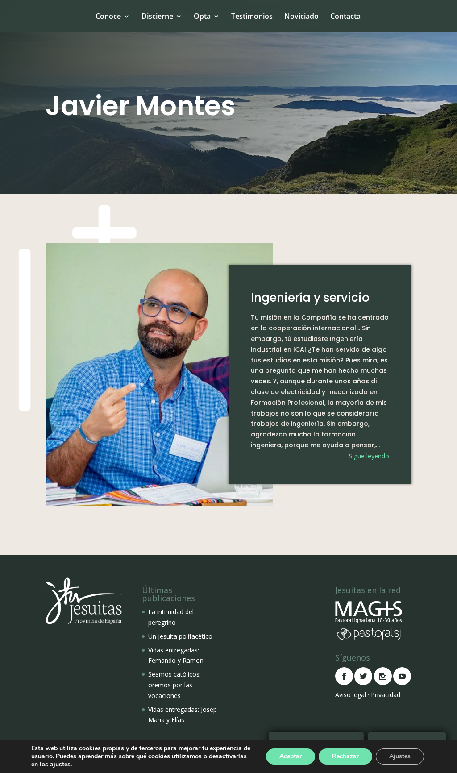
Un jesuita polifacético (180, 636)
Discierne (157, 16)
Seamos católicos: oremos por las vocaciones (174, 685)
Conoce (108, 16)
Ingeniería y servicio (310, 298)
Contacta (345, 16)
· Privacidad (384, 694)
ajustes (60, 765)
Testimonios (252, 16)
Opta (202, 16)
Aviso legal (350, 694)
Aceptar (290, 756)
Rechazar (345, 756)
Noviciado (301, 16)
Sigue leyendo (369, 456)
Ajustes (400, 756)
